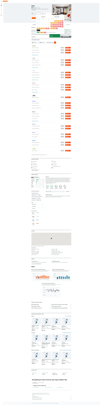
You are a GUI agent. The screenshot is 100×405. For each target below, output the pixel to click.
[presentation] (45, 269)
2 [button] (37, 22)
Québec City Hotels (53, 403)
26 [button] (62, 26)
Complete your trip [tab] (35, 382)
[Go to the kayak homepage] (5, 1)
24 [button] (39, 28)
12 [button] (62, 22)
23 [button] (37, 28)
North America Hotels (39, 403)
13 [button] (51, 24)
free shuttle (38, 198)
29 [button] (48, 28)
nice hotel (33, 196)
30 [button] (37, 30)
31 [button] (39, 30)
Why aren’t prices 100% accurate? (37, 399)
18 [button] (41, 26)
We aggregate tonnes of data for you (37, 397)
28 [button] (46, 28)
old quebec (36, 196)
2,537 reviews (38, 7)
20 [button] (51, 26)
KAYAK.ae (32, 403)
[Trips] (1, 13)
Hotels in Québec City (60, 387)
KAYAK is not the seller (35, 396)
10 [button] (39, 24)
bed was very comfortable (35, 193)
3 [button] (39, 22)
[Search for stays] (1, 5)
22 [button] (48, 26)
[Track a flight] (1, 11)
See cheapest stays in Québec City (66, 332)
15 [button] (48, 24)
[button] (1, 1)
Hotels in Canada (44, 403)
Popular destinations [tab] (41, 382)
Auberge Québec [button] (64, 326)
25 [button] (41, 28)
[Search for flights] (1, 3)
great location (40, 196)
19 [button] (62, 24)
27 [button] (51, 28)
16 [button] (37, 26)
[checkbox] (35, 213)
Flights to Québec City (36, 387)
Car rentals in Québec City (48, 387)
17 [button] (39, 26)
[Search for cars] (1, 7)
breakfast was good (34, 198)
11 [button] (60, 22)
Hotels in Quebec (49, 403)
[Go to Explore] (1, 9)
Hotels (35, 403)
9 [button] (37, 24)
